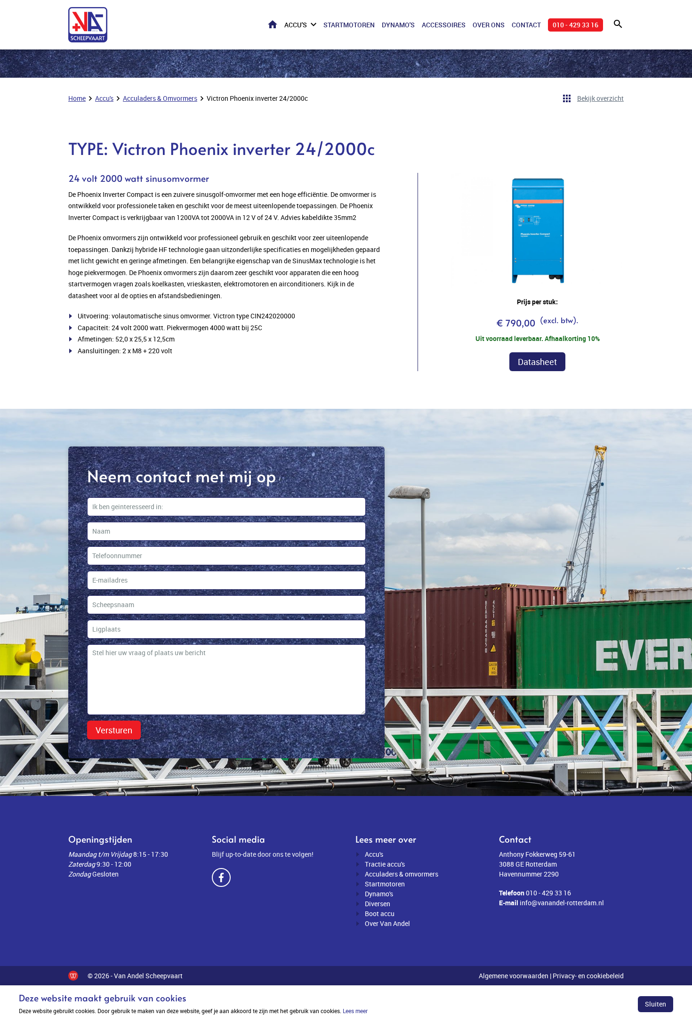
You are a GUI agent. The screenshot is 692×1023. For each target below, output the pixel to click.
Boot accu (379, 913)
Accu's (295, 24)
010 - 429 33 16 (575, 24)
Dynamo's (398, 24)
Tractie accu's (385, 864)
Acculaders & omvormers (401, 873)
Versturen (114, 730)
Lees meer (355, 1011)
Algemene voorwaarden (513, 975)
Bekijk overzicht (600, 98)
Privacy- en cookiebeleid (588, 975)
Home (272, 24)
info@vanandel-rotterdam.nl (562, 902)
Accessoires (444, 24)
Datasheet (537, 361)
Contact (526, 24)
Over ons (489, 24)
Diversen (377, 903)
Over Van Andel (387, 923)
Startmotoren (349, 24)
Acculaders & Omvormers (160, 98)
